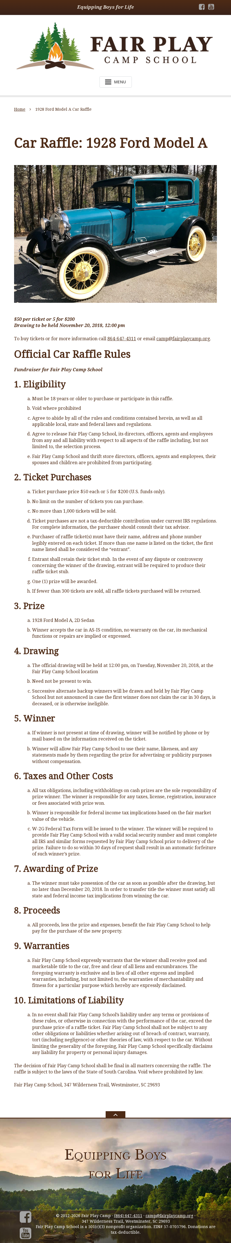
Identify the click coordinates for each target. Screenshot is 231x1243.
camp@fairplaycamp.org (183, 338)
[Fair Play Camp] (115, 45)
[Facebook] (202, 6)
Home (19, 109)
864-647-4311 (121, 338)
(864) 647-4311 (128, 1215)
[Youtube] (211, 6)
